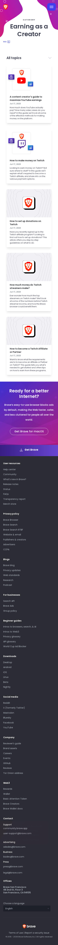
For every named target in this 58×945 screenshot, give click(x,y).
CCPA (6, 549)
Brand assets (10, 748)
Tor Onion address (13, 773)
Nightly (7, 687)
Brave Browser (10, 519)
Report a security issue (37, 932)
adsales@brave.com (22, 846)
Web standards (11, 575)
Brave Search (10, 524)
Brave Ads (8, 605)
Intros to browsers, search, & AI (19, 626)
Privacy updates (12, 570)
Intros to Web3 (11, 631)
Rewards (7, 788)
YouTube (8, 727)
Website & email (12, 534)
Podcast (7, 585)
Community (9, 474)
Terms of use (16, 932)
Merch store (9, 503)
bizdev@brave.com (13, 856)
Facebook (8, 722)
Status (6, 489)
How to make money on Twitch (27, 160)
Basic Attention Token (15, 798)
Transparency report (14, 499)
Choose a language (13, 903)
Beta (5, 682)
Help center (9, 469)
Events (6, 758)
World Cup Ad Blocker (14, 646)
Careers (7, 753)
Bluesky (7, 717)
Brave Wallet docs (13, 808)
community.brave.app (15, 828)
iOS (5, 672)
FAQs (6, 494)
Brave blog (9, 565)
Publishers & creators (14, 539)
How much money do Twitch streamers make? (25, 286)
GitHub (7, 763)
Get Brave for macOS (29, 431)
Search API (9, 601)
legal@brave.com (12, 872)
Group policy (10, 610)
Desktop (7, 662)
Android (7, 667)
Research (8, 580)
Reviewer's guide (12, 743)
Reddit (6, 702)
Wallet (6, 793)
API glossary (9, 641)
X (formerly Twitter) (14, 707)
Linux (6, 677)
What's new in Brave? (14, 479)
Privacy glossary (11, 636)
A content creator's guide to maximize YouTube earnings (26, 98)
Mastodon (8, 712)
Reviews (7, 768)
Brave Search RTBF (13, 529)
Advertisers (9, 544)
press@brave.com (13, 866)
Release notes (10, 484)
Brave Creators (11, 803)
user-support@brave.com (17, 833)
